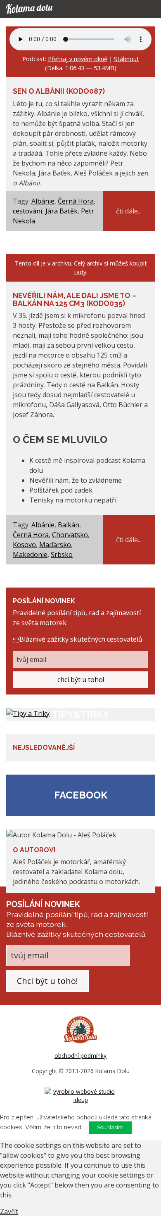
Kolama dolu (37, 9)
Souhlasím (110, 1127)
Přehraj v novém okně (77, 59)
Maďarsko (55, 544)
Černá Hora (76, 201)
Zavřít (9, 1211)
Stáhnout (126, 59)
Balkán (68, 524)
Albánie (42, 201)
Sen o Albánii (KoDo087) (59, 91)
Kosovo (24, 544)
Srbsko (62, 554)
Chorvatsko (70, 534)
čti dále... (129, 211)
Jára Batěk (61, 211)
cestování (27, 211)
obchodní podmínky (80, 1055)
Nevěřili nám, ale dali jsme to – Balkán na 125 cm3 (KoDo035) (75, 299)
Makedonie (30, 554)
